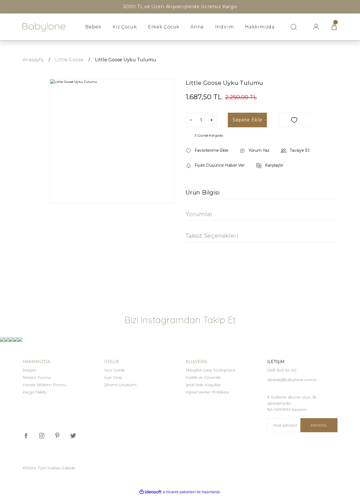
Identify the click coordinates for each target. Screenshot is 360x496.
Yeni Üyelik (114, 370)
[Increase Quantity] (211, 120)
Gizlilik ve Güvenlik (203, 377)
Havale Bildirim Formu (44, 384)
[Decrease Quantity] (191, 120)
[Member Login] (316, 27)
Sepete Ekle (247, 120)
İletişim (29, 370)
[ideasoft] (150, 492)
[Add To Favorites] (294, 120)
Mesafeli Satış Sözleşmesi (210, 370)
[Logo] (44, 27)
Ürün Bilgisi (203, 192)
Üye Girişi (113, 377)
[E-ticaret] (179, 492)
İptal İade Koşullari (203, 384)
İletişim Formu (36, 377)
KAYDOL (319, 425)
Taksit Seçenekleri (212, 235)
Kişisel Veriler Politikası (207, 392)
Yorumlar (199, 214)
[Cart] (334, 27)
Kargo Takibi (34, 392)
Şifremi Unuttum (120, 384)
